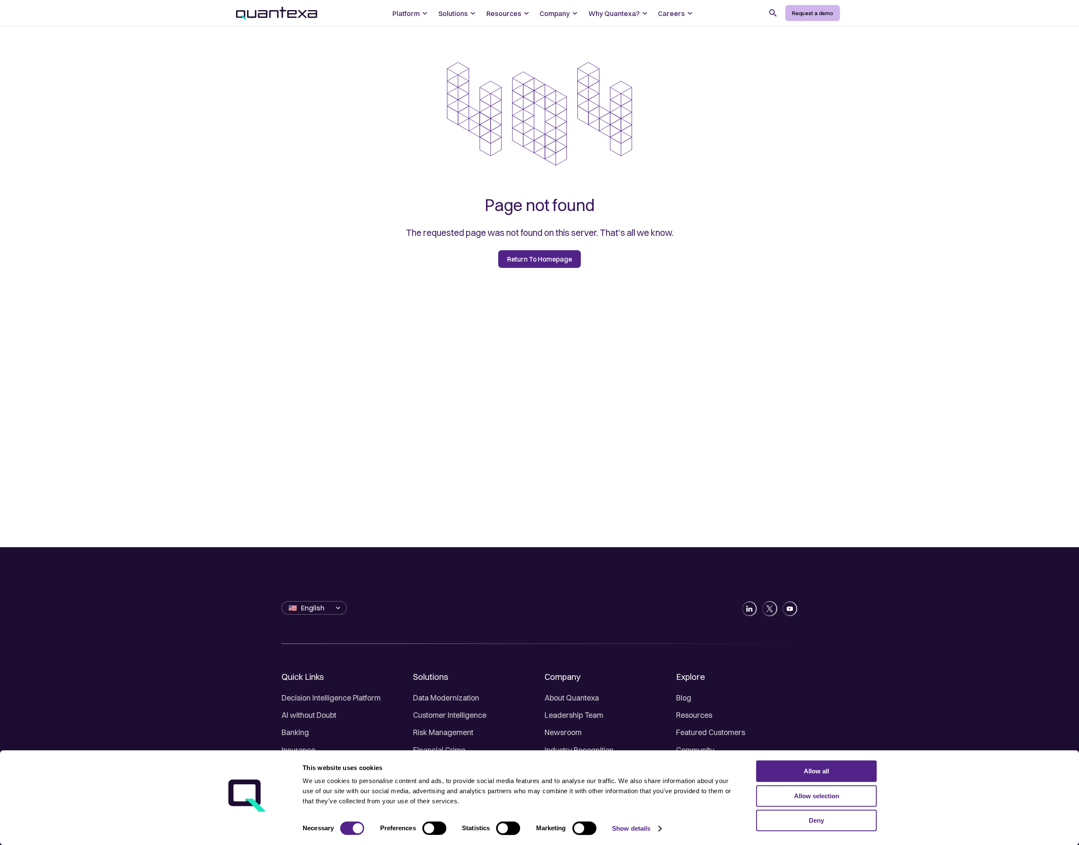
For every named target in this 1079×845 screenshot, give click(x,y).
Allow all (816, 771)
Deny (816, 820)
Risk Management (443, 732)
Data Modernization (446, 698)
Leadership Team (574, 715)
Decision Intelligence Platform (331, 698)
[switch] (434, 828)
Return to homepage (539, 259)
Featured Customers (710, 732)
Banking (295, 732)
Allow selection (816, 796)
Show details (631, 828)
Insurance (298, 750)
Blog (683, 698)
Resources (694, 715)
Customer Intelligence (449, 715)
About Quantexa (572, 698)
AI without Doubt (309, 715)
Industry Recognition (579, 750)
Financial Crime (439, 750)
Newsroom (563, 732)
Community (695, 750)
